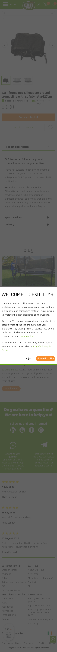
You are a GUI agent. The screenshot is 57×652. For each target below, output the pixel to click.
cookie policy (26, 336)
